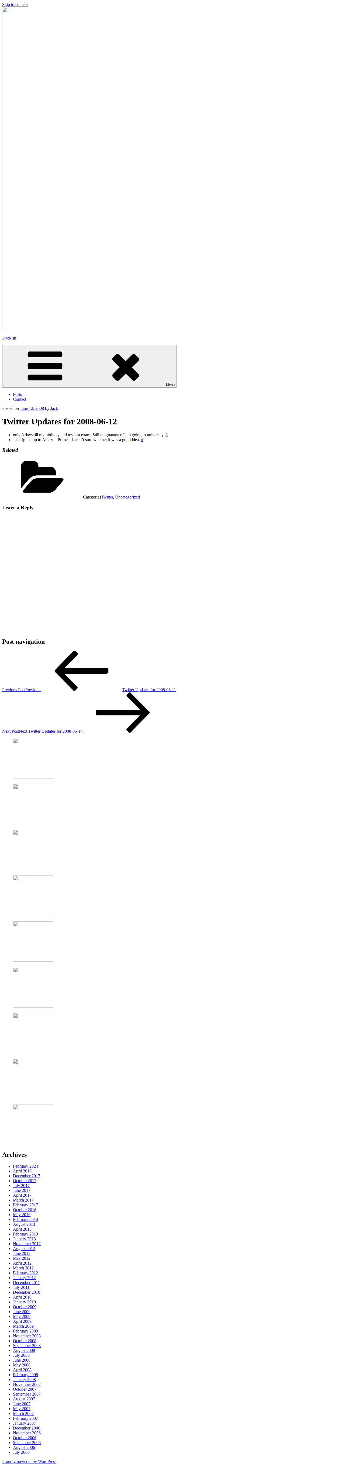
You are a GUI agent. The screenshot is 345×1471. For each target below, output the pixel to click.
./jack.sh (9, 338)
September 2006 (27, 1442)
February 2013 (25, 1234)
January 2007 (24, 1423)
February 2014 (25, 1219)
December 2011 (26, 1282)
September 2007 (27, 1394)
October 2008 (24, 1340)
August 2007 (24, 1399)
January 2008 (24, 1379)
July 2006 (21, 1452)
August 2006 (24, 1447)
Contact (19, 399)
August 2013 (24, 1224)
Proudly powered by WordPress (29, 1461)
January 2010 (24, 1302)
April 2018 (22, 1171)
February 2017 (25, 1205)
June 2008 (21, 1360)
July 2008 (21, 1355)
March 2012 (23, 1268)
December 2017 (26, 1176)
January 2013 (24, 1239)
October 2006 (24, 1437)
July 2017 (21, 1185)
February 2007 (25, 1418)
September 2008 (27, 1345)
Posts (17, 394)
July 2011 (21, 1287)
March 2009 (23, 1326)
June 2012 (21, 1253)
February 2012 (25, 1273)
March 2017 (23, 1200)
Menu (170, 385)
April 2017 (22, 1195)
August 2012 (24, 1248)
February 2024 (25, 1166)
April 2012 (22, 1263)
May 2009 (21, 1316)
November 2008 (27, 1336)
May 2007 (21, 1408)
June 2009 (21, 1311)
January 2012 (24, 1277)
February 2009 (25, 1331)
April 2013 (22, 1229)
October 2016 (24, 1209)
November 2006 (27, 1433)
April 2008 (22, 1370)
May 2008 (21, 1365)
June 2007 (21, 1403)
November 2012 (27, 1243)
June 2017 (21, 1190)
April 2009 (22, 1321)
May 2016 (21, 1214)
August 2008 (24, 1350)
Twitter (107, 497)
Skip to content (15, 4)
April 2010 (22, 1297)
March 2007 (23, 1413)
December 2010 (26, 1292)
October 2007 (24, 1389)
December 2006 (26, 1428)
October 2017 (24, 1180)
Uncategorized (127, 497)
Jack (54, 408)
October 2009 (24, 1306)
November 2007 (27, 1384)
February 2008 (25, 1374)
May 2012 (21, 1258)
